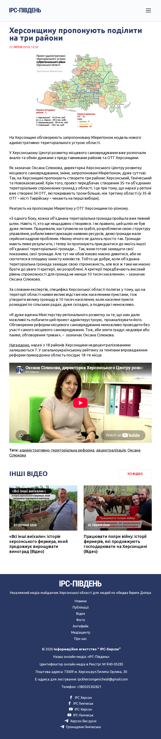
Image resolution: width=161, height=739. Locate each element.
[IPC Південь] (25, 11)
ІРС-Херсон (83, 709)
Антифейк (80, 626)
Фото (80, 620)
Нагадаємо (19, 345)
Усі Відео (135, 473)
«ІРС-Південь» (98, 657)
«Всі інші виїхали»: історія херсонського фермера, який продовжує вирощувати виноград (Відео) (38, 544)
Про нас (80, 639)
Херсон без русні (82, 721)
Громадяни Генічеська (83, 727)
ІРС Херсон (83, 697)
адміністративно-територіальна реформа (56, 450)
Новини (81, 601)
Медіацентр (80, 632)
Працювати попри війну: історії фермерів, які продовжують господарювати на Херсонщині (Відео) (115, 544)
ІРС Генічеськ (83, 703)
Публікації (81, 607)
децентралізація (111, 450)
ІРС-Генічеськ (82, 715)
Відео (80, 613)
